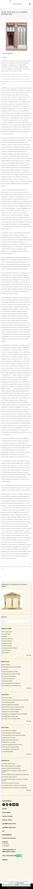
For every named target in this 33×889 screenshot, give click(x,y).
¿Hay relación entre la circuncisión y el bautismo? (13, 785)
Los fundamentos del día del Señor (10, 749)
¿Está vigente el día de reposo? (9, 777)
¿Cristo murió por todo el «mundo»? (10, 783)
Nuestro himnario (5, 664)
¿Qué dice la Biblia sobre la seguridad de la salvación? (15, 774)
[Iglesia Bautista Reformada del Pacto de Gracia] (16, 4)
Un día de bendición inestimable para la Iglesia (13, 735)
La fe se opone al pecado (7, 702)
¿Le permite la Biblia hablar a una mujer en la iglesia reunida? (14, 779)
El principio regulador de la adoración (10, 683)
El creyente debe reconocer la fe (9, 716)
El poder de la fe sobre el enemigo (10, 711)
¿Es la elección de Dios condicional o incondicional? (14, 787)
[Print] (5, 57)
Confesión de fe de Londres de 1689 (10, 674)
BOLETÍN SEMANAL (11, 18)
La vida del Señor (5, 634)
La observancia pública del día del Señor (11, 744)
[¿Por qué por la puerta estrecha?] (16, 36)
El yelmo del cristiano (6, 697)
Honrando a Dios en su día (8, 737)
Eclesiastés (4, 636)
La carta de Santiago (6, 645)
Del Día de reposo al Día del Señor (10, 747)
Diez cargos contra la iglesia (8, 676)
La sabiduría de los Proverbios (9, 648)
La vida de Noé (5, 652)
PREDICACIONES (6, 628)
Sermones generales (6, 631)
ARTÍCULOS (5, 694)
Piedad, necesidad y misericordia (9, 740)
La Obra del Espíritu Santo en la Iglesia (11, 733)
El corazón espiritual (6, 641)
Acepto (17, 884)
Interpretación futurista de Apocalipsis (11, 667)
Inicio (3, 18)
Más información (20, 882)
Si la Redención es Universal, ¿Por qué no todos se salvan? (14, 771)
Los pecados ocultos (6, 643)
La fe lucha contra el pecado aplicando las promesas (14, 700)
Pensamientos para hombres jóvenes (11, 685)
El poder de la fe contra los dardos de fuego (12, 707)
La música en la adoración (8, 678)
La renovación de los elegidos (9, 730)
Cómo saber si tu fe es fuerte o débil (10, 718)
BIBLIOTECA (5, 661)
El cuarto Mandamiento (7, 751)
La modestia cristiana (6, 681)
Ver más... (29, 655)
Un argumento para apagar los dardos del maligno (14, 714)
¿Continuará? (4, 669)
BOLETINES (5, 727)
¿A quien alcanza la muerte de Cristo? (11, 768)
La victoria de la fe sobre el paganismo (11, 709)
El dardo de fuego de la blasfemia (10, 704)
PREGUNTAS (5, 760)
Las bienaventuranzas (7, 638)
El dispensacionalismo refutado (9, 671)
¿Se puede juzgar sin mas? (8, 763)
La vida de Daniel (5, 650)
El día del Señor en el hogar (8, 742)
